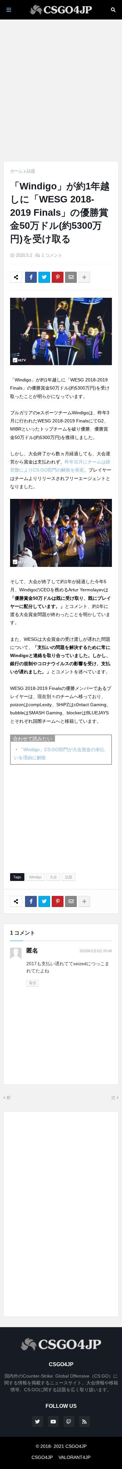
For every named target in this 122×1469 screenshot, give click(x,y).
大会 (53, 877)
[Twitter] (44, 277)
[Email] (71, 277)
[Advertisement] (61, 90)
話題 (31, 171)
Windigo (35, 877)
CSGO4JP (42, 1457)
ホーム (16, 171)
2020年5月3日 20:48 (96, 951)
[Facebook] (31, 277)
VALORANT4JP (74, 1457)
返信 (32, 983)
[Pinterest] (57, 277)
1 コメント (52, 255)
